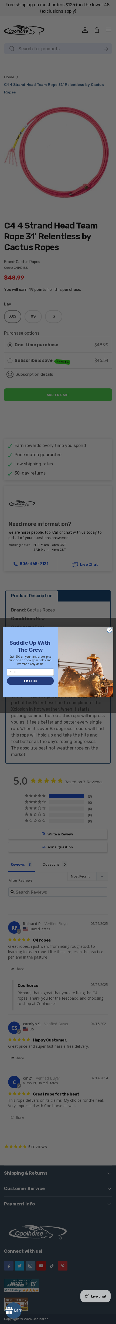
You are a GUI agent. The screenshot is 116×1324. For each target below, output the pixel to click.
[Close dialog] (109, 630)
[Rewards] (13, 1310)
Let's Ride (30, 681)
